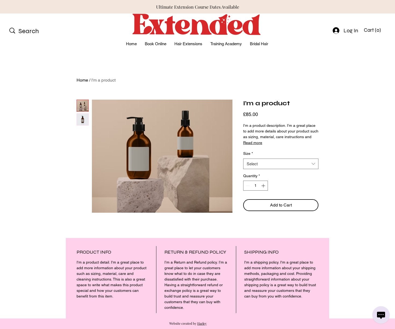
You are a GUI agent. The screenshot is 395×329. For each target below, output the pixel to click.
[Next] (366, 7)
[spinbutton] (255, 185)
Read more (252, 143)
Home (82, 80)
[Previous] (28, 7)
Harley (202, 323)
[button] (373, 30)
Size (248, 153)
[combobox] (280, 164)
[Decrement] (247, 185)
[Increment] (263, 185)
